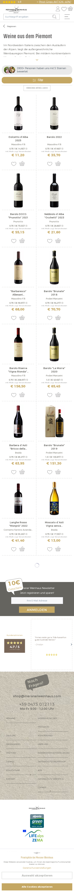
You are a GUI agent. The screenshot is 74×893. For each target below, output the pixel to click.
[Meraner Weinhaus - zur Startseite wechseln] (16, 9)
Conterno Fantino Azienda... (18, 530)
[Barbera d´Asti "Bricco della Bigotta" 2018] (18, 422)
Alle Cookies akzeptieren (37, 886)
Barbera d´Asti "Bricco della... (18, 447)
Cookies (10, 761)
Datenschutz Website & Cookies (51, 783)
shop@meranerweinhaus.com (37, 696)
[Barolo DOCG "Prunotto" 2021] (18, 190)
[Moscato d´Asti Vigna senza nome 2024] (54, 499)
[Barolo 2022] (54, 113)
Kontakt (10, 779)
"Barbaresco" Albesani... (18, 293)
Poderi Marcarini (54, 298)
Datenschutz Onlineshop (52, 761)
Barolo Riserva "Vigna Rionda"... (18, 370)
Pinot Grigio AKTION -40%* (55, 2)
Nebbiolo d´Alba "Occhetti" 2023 (54, 216)
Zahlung (11, 735)
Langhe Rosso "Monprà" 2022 (18, 524)
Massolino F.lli (18, 144)
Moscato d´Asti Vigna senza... (54, 524)
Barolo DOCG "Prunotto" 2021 (18, 216)
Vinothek (11, 753)
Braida (18, 452)
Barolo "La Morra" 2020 (54, 370)
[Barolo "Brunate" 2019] (54, 422)
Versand (10, 718)
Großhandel (13, 744)
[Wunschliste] (64, 8)
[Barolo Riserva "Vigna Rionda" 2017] (18, 345)
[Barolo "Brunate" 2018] (54, 268)
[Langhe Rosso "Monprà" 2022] (18, 499)
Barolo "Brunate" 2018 (54, 293)
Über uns (43, 744)
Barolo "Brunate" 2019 (54, 447)
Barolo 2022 (54, 137)
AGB (40, 770)
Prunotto (18, 221)
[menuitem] (68, 17)
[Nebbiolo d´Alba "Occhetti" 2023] (54, 190)
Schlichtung (13, 770)
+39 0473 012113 (37, 704)
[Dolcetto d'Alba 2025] (18, 113)
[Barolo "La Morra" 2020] (54, 345)
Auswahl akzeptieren (37, 875)
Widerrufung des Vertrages (47, 722)
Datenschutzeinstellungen (37, 867)
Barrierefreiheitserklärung (53, 753)
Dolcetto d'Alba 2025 (18, 138)
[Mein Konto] (57, 8)
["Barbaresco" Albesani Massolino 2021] (18, 268)
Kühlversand (45, 735)
